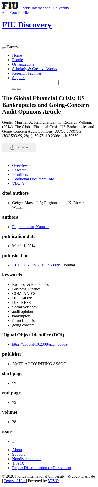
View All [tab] (19, 183)
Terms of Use (15, 481)
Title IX (18, 463)
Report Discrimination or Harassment (41, 468)
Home (17, 55)
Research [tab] (19, 170)
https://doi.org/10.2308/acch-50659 (40, 344)
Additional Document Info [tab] (33, 179)
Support (18, 78)
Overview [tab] (20, 165)
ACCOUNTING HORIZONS (36, 265)
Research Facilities (27, 73)
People (17, 60)
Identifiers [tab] (20, 174)
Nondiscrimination (26, 459)
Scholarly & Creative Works (34, 69)
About (17, 450)
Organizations (23, 64)
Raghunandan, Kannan (30, 227)
